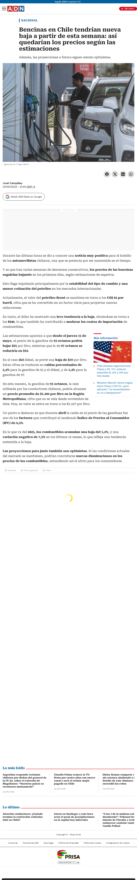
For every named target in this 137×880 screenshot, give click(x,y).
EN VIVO (129, 8)
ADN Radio (16, 9)
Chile (48, 470)
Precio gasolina (31, 470)
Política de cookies (92, 843)
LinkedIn (123, 174)
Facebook (107, 174)
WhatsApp (131, 174)
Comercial (13, 843)
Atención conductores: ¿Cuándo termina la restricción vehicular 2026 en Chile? (23, 817)
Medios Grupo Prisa (69, 862)
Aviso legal (48, 843)
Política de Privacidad (68, 843)
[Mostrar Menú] (4, 8)
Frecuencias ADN (30, 843)
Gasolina (12, 470)
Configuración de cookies (118, 843)
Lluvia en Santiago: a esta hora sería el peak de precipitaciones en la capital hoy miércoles (74, 817)
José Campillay (12, 183)
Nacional (29, 20)
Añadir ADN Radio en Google (26, 196)
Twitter (115, 174)
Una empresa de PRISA (68, 854)
